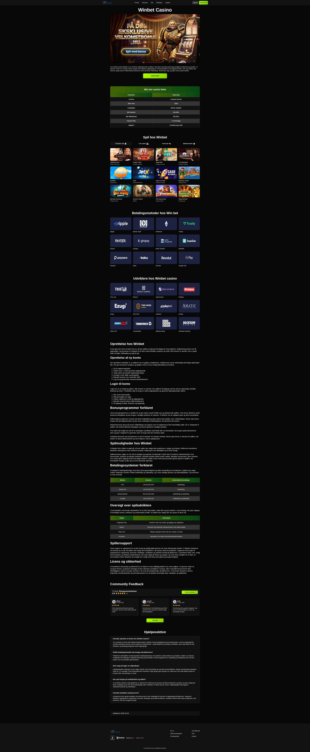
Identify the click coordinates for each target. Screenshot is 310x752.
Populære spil (119, 143)
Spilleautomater (188, 143)
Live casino (142, 143)
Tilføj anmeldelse (190, 592)
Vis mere (155, 620)
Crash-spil (165, 143)
